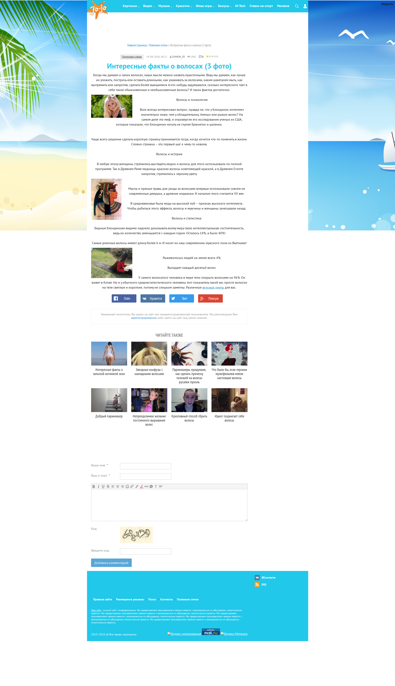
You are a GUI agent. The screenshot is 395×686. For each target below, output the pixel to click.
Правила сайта (102, 599)
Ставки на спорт (261, 6)
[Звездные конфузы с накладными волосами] (149, 354)
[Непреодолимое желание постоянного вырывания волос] (149, 400)
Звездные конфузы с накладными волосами (149, 371)
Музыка (164, 6)
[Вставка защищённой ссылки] (136, 486)
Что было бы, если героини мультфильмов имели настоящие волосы (229, 373)
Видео (147, 6)
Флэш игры (204, 6)
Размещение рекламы (130, 599)
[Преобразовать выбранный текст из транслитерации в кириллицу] (155, 486)
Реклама (283, 6)
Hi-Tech (240, 6)
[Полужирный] (93, 486)
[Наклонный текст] (98, 486)
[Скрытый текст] (146, 486)
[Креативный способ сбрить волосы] (189, 400)
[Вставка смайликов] (127, 486)
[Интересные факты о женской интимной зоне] (109, 354)
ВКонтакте (268, 578)
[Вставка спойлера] (160, 486)
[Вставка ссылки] (132, 486)
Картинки (130, 6)
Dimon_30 (178, 57)
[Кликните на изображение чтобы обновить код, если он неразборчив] (136, 542)
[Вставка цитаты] (151, 486)
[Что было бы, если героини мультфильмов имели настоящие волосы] (229, 354)
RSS (264, 585)
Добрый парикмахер (109, 416)
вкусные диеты (213, 288)
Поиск (152, 599)
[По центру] (117, 486)
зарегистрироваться (144, 318)
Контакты (166, 599)
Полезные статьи (132, 57)
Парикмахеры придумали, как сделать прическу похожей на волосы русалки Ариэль (189, 375)
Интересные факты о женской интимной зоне (109, 371)
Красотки (183, 6)
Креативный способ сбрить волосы (189, 418)
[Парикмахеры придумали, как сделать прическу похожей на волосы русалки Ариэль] (189, 354)
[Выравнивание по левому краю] (112, 486)
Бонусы (223, 6)
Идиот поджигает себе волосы (229, 418)
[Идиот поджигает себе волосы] (229, 400)
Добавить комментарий (111, 563)
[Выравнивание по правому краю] (122, 486)
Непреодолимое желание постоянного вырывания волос (149, 420)
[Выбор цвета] (141, 486)
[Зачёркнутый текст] (108, 486)
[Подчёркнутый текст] (103, 486)
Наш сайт (96, 610)
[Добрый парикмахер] (109, 400)
